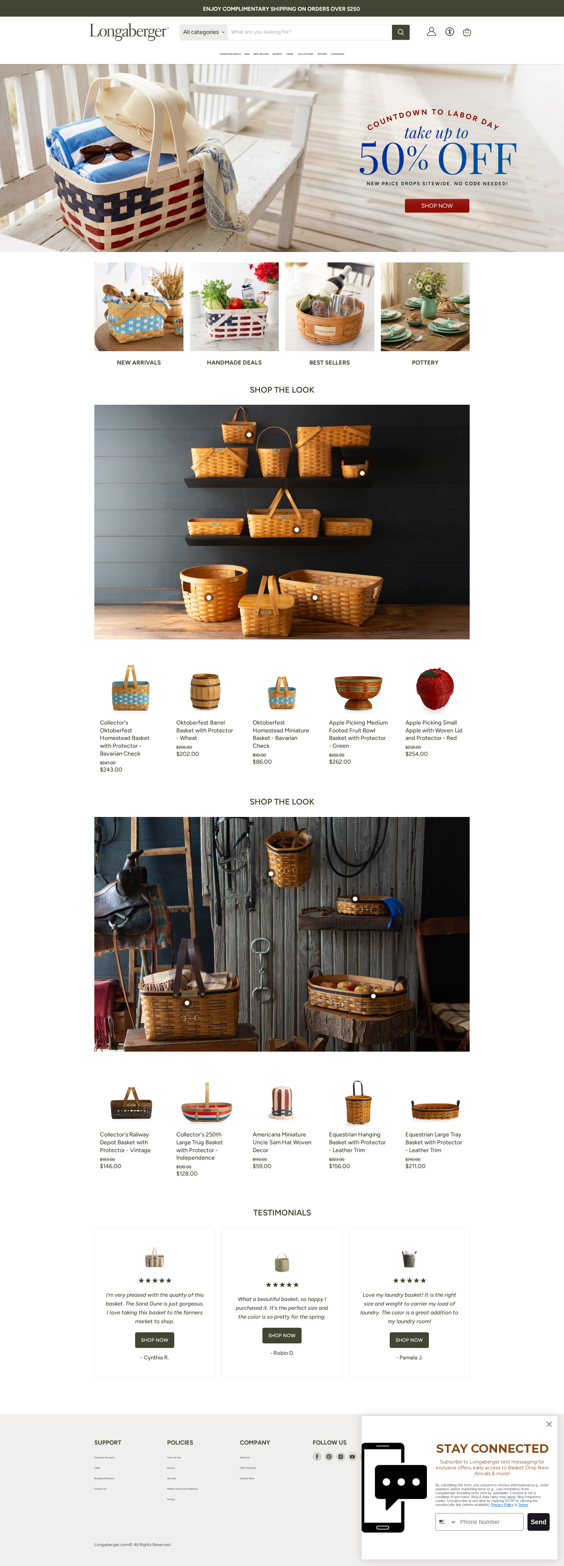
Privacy (171, 1467)
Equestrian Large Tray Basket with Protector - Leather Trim (433, 1142)
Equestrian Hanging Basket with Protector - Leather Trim (357, 1142)
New (247, 54)
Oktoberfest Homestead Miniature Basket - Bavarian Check (281, 734)
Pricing (170, 1499)
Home (290, 54)
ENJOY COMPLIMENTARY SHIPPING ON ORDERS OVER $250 (281, 9)
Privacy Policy (502, 1505)
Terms (523, 1505)
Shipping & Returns (104, 1478)
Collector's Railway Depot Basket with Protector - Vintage (125, 1142)
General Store (247, 1478)
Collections (306, 54)
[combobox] (446, 1521)
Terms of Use (174, 1457)
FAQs (97, 1467)
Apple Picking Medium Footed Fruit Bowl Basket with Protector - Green (358, 734)
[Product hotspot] (249, 435)
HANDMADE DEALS (230, 54)
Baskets (278, 54)
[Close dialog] (549, 1424)
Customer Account (104, 1457)
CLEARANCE (337, 54)
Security (171, 1478)
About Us (245, 1457)
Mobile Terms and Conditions (182, 1488)
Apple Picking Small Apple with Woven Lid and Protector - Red (433, 730)
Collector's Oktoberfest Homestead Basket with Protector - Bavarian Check (124, 738)
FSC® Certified (248, 1467)
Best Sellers (261, 54)
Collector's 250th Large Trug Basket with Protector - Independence (199, 1146)
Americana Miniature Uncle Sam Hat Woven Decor (282, 1142)
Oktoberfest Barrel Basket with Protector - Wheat (204, 730)
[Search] (401, 32)
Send (538, 1522)
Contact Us (100, 1488)
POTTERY (322, 54)
